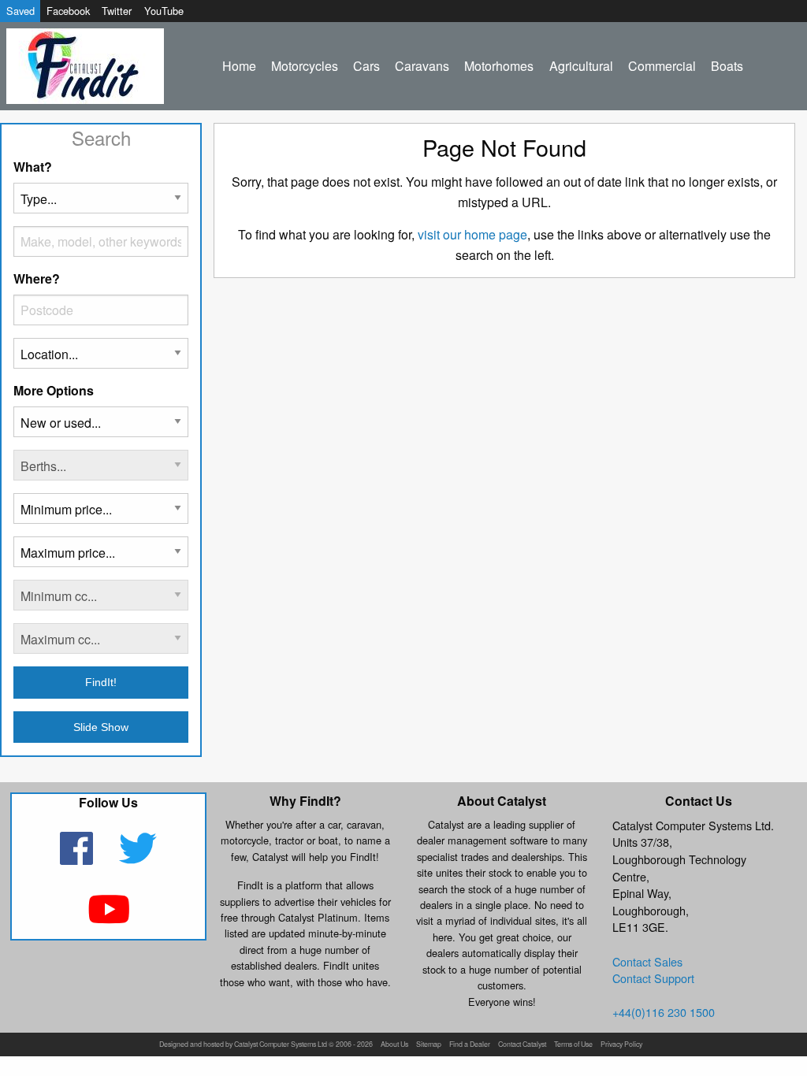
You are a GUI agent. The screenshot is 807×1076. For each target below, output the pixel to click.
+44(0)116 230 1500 (663, 1012)
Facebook (68, 10)
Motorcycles (304, 66)
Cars (366, 66)
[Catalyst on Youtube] (108, 918)
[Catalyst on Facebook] (78, 858)
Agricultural (581, 66)
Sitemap (428, 1044)
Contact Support (653, 978)
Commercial (662, 66)
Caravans (422, 66)
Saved (20, 10)
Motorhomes (499, 66)
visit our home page (472, 234)
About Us (394, 1044)
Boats (727, 66)
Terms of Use (573, 1044)
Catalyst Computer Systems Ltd (280, 1044)
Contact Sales (647, 961)
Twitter (117, 10)
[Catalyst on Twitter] (138, 858)
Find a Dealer (469, 1044)
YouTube (164, 10)
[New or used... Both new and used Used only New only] (100, 428)
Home (239, 66)
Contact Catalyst (522, 1044)
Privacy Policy (621, 1044)
